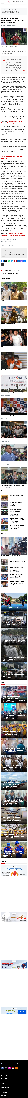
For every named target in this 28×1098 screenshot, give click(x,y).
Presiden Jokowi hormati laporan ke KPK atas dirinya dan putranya (12, 156)
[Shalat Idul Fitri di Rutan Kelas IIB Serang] (14, 671)
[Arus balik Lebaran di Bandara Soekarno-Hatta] (14, 619)
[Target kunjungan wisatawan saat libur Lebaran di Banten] (14, 636)
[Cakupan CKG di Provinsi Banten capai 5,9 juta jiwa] (4, 576)
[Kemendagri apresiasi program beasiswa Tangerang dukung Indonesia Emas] (4, 512)
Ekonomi (3, 1090)
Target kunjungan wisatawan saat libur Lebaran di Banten (14, 641)
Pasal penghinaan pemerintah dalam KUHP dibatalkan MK (14, 955)
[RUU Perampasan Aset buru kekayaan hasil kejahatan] (14, 888)
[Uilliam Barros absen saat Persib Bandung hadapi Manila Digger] (4, 527)
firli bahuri (7, 270)
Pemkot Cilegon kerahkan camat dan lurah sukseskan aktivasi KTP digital (13, 801)
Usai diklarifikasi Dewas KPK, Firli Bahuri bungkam (13, 461)
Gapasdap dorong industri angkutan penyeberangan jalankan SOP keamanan (12, 819)
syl (18, 270)
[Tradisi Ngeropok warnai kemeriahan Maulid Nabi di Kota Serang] (4, 569)
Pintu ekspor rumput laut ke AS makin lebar (13, 1050)
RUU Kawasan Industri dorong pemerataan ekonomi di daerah (17, 504)
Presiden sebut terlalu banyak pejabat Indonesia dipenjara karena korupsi (12, 392)
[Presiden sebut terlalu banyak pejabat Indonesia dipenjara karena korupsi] (14, 383)
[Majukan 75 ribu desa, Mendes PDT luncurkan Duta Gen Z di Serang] (14, 546)
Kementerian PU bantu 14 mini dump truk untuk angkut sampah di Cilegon (13, 836)
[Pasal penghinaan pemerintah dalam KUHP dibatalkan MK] (14, 936)
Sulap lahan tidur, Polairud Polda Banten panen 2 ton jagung (12, 853)
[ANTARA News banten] (15, 1)
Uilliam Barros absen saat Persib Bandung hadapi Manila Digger (16, 527)
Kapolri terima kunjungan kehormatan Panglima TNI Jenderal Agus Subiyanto (12, 484)
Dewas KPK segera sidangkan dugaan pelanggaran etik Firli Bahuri (12, 415)
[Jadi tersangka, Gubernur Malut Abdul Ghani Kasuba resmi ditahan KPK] (14, 360)
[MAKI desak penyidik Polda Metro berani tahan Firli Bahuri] (14, 429)
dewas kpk (18, 273)
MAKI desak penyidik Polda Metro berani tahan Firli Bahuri (13, 438)
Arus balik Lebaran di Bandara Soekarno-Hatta (14, 624)
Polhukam (12, 9)
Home (5, 9)
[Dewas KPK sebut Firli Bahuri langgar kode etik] (14, 337)
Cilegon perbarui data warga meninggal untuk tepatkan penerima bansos (13, 750)
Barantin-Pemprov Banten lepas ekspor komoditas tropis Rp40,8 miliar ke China (17, 583)
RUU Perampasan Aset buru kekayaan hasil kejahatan (13, 908)
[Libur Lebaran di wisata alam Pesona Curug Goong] (14, 653)
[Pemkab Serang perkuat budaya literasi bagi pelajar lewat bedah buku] (4, 520)
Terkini (3, 1073)
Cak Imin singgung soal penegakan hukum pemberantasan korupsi (14, 322)
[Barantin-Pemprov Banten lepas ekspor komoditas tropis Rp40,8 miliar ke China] (4, 583)
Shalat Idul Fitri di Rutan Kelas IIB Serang (14, 675)
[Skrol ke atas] (25, 1091)
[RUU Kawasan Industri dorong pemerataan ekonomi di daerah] (4, 504)
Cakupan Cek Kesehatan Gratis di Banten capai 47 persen (12, 767)
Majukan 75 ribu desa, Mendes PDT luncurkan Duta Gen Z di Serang (11, 554)
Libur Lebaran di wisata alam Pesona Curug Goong (13, 658)
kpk (14, 270)
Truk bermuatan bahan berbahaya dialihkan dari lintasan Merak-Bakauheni (12, 784)
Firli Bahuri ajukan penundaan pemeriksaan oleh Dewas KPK (10, 12)
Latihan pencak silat (10, 607)
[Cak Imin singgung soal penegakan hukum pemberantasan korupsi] (14, 314)
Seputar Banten (5, 1087)
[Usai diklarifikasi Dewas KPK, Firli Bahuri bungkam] (14, 452)
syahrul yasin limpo (8, 273)
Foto (2, 589)
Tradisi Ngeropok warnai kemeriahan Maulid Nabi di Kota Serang (16, 569)
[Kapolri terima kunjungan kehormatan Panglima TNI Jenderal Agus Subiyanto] (14, 475)
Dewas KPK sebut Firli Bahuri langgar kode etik (14, 345)
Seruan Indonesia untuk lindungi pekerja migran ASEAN (12, 1002)
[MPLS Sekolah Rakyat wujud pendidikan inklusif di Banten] (4, 562)
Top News (4, 533)
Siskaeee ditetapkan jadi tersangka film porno (13, 299)
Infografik (4, 861)
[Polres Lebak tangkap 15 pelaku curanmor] (4, 497)
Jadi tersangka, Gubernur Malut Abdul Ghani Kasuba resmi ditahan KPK (12, 368)
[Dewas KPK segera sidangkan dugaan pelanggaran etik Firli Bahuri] (14, 406)
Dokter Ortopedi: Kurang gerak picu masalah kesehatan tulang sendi (12, 732)
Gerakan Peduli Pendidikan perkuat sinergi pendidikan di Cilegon (14, 715)
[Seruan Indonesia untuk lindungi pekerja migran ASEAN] (14, 983)
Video (3, 682)
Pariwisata (4, 1092)
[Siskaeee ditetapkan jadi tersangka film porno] (14, 291)
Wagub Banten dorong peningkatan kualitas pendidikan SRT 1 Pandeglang (14, 698)
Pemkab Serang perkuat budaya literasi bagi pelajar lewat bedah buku (17, 520)
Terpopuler (4, 491)
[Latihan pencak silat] (14, 602)
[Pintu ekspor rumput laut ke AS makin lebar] (14, 1030)
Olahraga (3, 1095)
